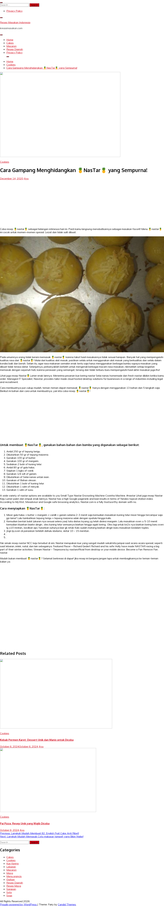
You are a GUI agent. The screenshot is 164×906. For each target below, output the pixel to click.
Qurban (10, 879)
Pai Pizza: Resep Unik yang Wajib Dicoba (24, 823)
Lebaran (11, 866)
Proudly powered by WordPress (18, 904)
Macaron (11, 46)
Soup (9, 895)
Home (9, 39)
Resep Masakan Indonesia (15, 22)
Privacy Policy (14, 10)
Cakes (10, 42)
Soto (9, 892)
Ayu (26, 178)
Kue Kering (12, 863)
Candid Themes (67, 904)
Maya (9, 873)
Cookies (4, 161)
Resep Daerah (14, 49)
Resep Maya (13, 885)
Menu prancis (14, 876)
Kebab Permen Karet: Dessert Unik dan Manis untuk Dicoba (37, 739)
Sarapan (11, 889)
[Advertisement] (82, 202)
